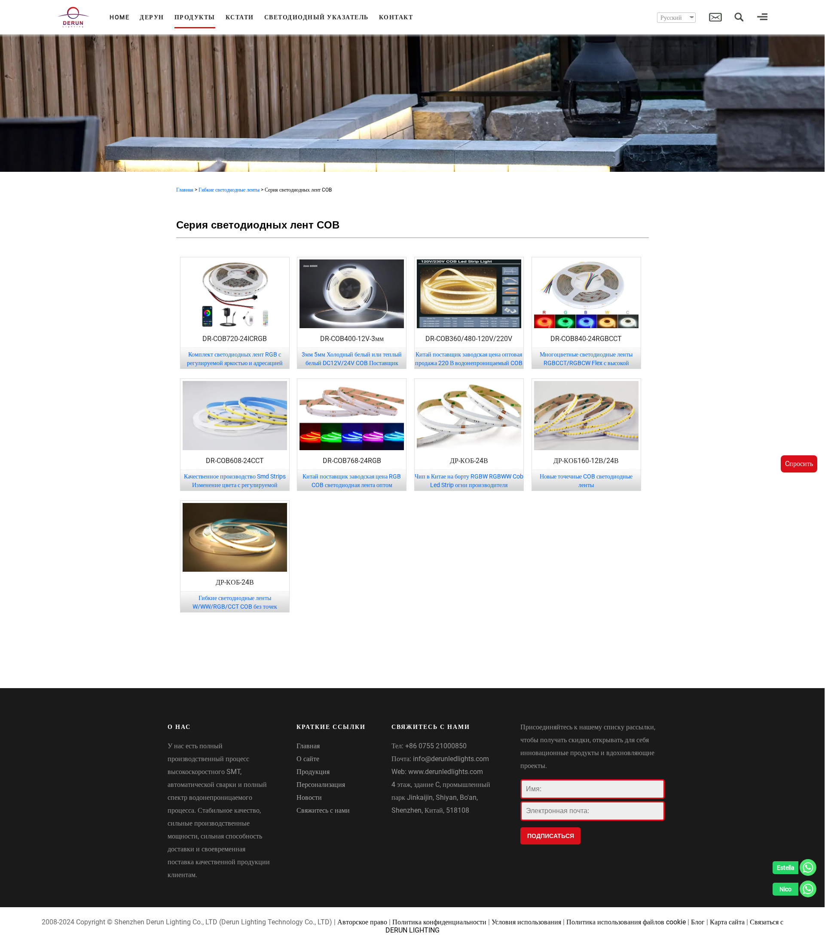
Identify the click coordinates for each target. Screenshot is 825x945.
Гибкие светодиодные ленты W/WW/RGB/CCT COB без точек (234, 602)
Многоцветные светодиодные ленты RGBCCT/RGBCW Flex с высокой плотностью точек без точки (586, 363)
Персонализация (320, 784)
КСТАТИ (240, 17)
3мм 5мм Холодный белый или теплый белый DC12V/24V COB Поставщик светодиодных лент (352, 363)
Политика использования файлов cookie (626, 922)
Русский (671, 17)
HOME (119, 17)
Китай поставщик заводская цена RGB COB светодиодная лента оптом (351, 480)
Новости (309, 797)
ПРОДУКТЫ (194, 17)
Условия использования (526, 922)
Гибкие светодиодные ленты (229, 190)
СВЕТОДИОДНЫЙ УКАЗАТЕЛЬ (316, 17)
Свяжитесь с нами (323, 810)
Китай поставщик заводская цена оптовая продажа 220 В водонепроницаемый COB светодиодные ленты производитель (468, 363)
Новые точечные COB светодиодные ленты (586, 480)
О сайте (307, 759)
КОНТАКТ (396, 17)
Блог (698, 922)
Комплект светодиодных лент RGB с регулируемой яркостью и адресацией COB (235, 363)
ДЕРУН (152, 17)
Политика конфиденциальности (439, 922)
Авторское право (362, 922)
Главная (184, 190)
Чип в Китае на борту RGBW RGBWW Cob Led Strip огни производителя (469, 480)
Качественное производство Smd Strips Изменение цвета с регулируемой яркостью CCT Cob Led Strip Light (235, 485)
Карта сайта (727, 922)
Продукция (313, 772)
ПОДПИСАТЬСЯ (550, 835)
